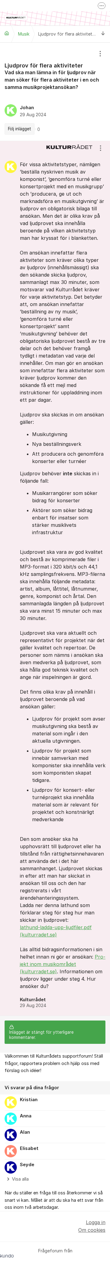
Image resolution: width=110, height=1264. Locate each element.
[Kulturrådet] (6, 33)
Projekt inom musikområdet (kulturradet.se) (62, 964)
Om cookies (91, 1230)
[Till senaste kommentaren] (103, 33)
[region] (55, 92)
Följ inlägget (19, 128)
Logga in (95, 1222)
